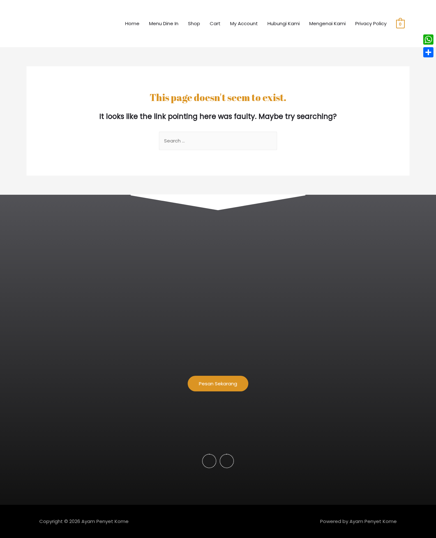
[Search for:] (218, 140)
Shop (194, 23)
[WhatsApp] (428, 39)
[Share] (428, 52)
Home (132, 23)
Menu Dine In (163, 23)
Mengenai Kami (327, 23)
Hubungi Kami (283, 23)
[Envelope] (227, 461)
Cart (215, 23)
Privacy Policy (371, 23)
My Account (244, 23)
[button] (218, 383)
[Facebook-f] (209, 461)
